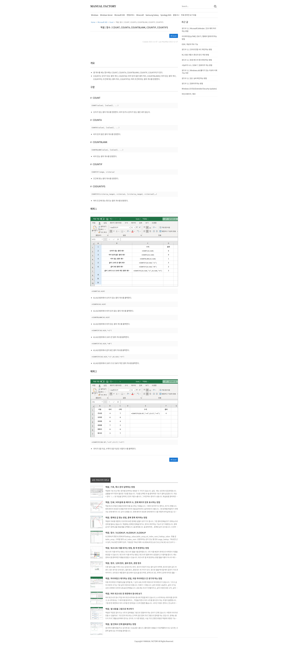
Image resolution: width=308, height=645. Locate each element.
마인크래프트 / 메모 (189, 94)
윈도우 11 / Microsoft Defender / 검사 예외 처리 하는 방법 (199, 29)
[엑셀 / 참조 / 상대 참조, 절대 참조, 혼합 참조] (96, 567)
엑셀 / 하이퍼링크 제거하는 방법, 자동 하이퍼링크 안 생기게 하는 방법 (133, 578)
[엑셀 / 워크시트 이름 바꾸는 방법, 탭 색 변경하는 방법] (96, 552)
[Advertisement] (69, 48)
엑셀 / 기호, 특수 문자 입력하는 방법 (120, 486)
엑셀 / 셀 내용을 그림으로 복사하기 (119, 608)
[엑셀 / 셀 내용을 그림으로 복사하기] (96, 613)
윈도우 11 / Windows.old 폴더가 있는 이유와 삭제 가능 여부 (199, 71)
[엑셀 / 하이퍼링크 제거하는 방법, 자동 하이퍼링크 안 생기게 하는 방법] (96, 582)
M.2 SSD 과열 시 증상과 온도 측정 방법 (195, 54)
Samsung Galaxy (152, 15)
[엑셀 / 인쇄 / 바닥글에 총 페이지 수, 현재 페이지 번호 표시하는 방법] (96, 506)
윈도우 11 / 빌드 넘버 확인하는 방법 (194, 78)
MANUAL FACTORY (103, 6)
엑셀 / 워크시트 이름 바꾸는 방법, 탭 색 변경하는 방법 (127, 547)
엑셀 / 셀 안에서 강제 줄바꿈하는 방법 (120, 624)
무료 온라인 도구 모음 (188, 15)
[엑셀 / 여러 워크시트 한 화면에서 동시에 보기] (96, 598)
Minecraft (140, 15)
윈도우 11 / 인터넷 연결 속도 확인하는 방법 (197, 49)
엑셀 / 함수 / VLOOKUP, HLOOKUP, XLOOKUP (125, 532)
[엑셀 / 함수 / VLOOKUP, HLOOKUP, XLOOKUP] (96, 537)
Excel (174, 36)
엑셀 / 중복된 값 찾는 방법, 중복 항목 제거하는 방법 (126, 517)
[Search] (215, 6)
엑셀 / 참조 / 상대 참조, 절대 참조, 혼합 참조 (123, 563)
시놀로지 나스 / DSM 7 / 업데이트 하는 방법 (197, 65)
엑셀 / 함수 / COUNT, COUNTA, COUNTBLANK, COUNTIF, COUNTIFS (134, 27)
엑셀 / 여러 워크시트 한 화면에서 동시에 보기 (123, 593)
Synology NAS (165, 15)
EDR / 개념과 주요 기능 (190, 44)
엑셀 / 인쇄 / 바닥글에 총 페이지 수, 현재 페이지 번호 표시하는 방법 (132, 502)
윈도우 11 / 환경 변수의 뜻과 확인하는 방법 (197, 60)
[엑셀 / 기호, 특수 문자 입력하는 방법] (96, 491)
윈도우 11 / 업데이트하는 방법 (192, 83)
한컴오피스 (131, 15)
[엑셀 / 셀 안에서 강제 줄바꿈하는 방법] (96, 628)
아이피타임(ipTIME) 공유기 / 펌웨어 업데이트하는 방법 (199, 37)
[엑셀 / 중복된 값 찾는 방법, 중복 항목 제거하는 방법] (96, 521)
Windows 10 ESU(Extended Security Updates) (199, 88)
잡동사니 (176, 15)
